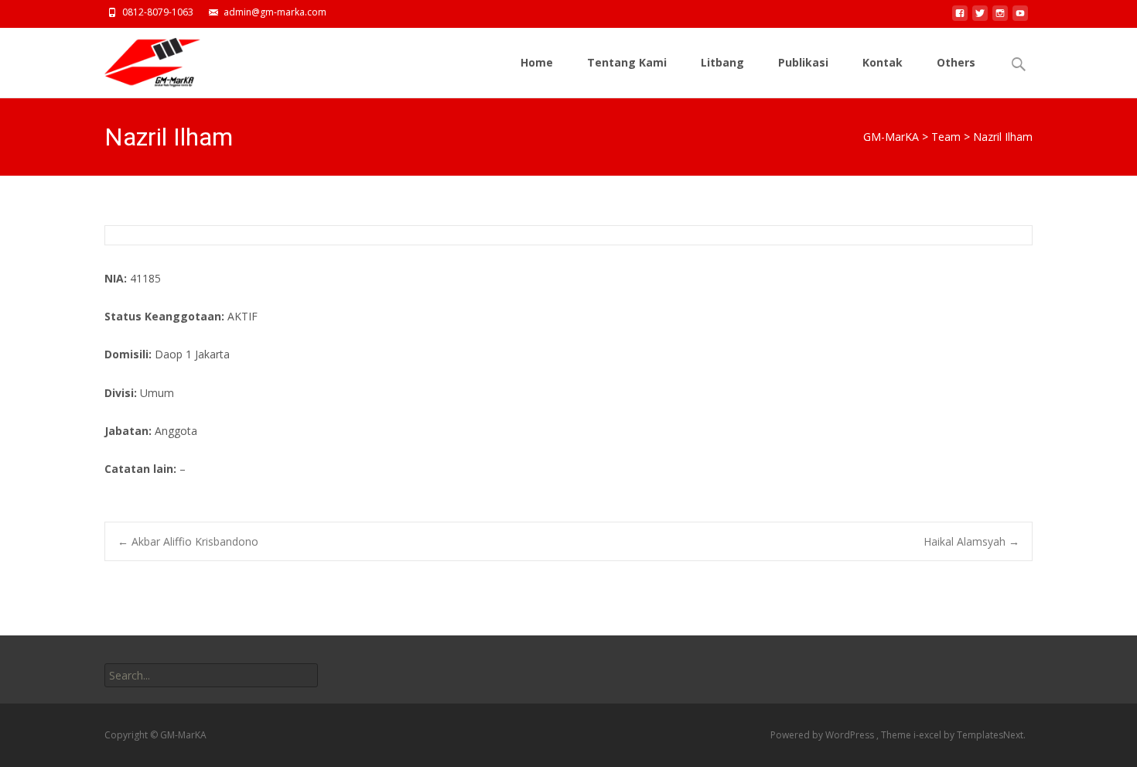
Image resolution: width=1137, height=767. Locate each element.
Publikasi (803, 62)
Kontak (882, 62)
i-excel (928, 734)
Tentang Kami (627, 62)
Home (537, 62)
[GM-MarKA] (140, 59)
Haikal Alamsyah (971, 541)
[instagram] (1000, 17)
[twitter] (980, 17)
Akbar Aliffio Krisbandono (188, 541)
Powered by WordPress (823, 734)
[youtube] (1020, 17)
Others (956, 62)
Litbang (722, 62)
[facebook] (960, 17)
